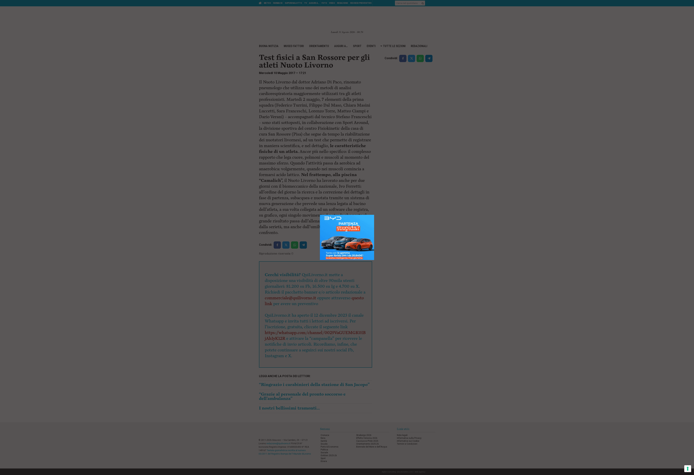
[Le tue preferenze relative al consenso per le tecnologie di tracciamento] (687, 468)
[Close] (374, 214)
